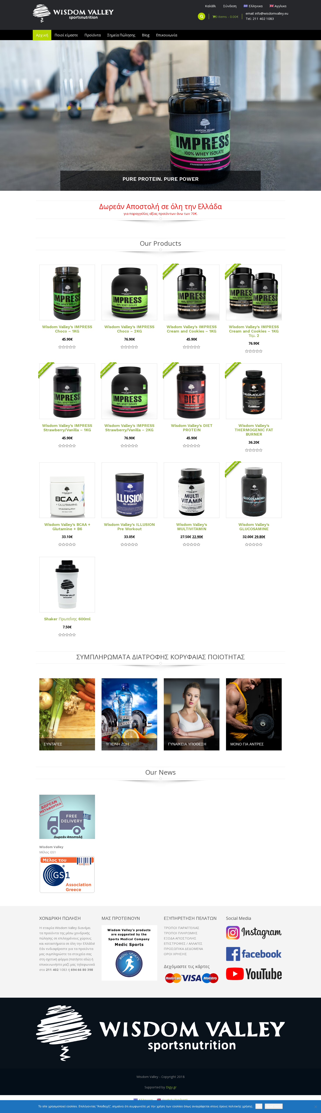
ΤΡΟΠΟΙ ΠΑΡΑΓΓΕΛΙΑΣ (181, 928)
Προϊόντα (93, 35)
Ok (259, 1106)
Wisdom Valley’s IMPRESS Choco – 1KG (67, 328)
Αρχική (42, 35)
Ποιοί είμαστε (66, 35)
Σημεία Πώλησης (121, 35)
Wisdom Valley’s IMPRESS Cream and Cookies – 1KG (192, 328)
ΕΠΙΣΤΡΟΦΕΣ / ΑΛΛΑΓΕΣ (183, 943)
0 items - (227, 16)
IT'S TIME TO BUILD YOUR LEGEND (161, 179)
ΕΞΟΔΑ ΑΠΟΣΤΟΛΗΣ (180, 938)
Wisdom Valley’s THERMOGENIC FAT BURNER (254, 429)
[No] (315, 1106)
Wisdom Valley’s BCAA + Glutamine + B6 (67, 526)
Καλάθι (210, 6)
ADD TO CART (192, 302)
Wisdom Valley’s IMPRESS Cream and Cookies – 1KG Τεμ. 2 (254, 331)
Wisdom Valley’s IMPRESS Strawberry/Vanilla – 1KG (67, 427)
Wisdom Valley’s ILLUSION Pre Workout (129, 526)
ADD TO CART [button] (90, 270)
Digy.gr (171, 1087)
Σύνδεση (229, 6)
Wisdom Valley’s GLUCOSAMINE (253, 526)
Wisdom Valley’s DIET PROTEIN (191, 427)
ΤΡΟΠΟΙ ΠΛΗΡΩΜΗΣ (181, 933)
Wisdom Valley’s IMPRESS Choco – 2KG (129, 328)
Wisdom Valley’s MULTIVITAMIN (191, 526)
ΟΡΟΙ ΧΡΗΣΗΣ (175, 954)
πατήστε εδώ (80, 959)
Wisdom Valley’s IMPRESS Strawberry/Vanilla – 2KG (129, 427)
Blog (146, 35)
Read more (273, 1106)
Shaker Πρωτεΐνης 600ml (67, 619)
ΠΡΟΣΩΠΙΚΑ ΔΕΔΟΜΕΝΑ (183, 949)
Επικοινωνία (166, 35)
